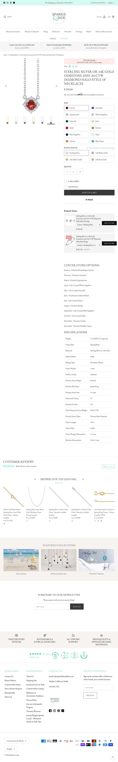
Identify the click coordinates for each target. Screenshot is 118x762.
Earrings (79, 31)
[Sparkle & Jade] (59, 17)
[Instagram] (7, 3)
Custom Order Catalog (35, 688)
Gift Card (8, 697)
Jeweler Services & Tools (35, 684)
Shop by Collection (32, 31)
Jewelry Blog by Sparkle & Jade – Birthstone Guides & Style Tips (35, 718)
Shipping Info (31, 680)
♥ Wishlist (64, 38)
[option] (31, 86)
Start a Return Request (13, 688)
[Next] (56, 86)
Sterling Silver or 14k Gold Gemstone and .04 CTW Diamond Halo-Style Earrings (88, 218)
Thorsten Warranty (33, 711)
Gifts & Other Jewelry (104, 31)
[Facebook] (4, 3)
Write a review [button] (108, 466)
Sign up (77, 606)
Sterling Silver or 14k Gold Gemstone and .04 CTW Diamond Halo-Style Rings (88, 239)
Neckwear (56, 31)
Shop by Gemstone (13, 31)
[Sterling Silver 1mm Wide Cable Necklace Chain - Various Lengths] (36, 497)
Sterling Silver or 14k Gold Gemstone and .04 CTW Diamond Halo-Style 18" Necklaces (37, 55)
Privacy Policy (31, 700)
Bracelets (68, 31)
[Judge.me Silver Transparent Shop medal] (64, 655)
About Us (30, 676)
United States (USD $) (98, 3)
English (110, 3)
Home (5, 55)
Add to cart (109, 223)
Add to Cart (89, 192)
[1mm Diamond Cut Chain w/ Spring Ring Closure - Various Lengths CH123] (104, 497)
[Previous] (6, 86)
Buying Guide (10, 692)
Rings (46, 31)
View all (59, 483)
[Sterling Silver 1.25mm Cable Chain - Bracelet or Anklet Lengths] (81, 497)
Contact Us (9, 676)
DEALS (53, 38)
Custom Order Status (13, 684)
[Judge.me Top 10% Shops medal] (84, 655)
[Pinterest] (11, 3)
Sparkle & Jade (14, 755)
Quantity (67, 166)
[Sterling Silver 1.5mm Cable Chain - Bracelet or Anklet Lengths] (59, 497)
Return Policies (10, 680)
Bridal (88, 31)
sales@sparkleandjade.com (64, 676)
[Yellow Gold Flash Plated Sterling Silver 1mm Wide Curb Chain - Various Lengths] (13, 497)
